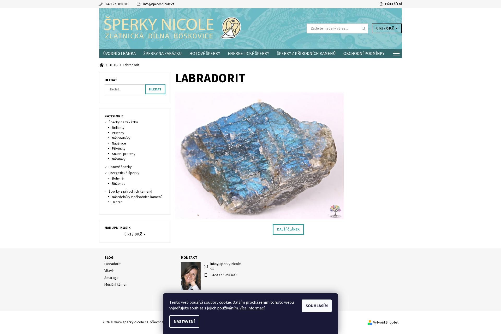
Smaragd (111, 277)
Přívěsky (119, 148)
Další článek (288, 229)
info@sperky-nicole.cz (158, 4)
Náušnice (119, 143)
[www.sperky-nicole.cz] (174, 28)
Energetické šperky (248, 53)
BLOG (109, 257)
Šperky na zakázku (163, 53)
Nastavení (184, 321)
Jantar (117, 202)
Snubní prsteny (123, 154)
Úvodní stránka (119, 53)
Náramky (119, 159)
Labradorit (112, 264)
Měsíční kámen (115, 284)
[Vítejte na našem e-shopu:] (102, 65)
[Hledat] (364, 28)
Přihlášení (393, 4)
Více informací (252, 308)
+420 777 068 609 (116, 4)
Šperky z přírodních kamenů (306, 53)
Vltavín (109, 270)
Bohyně (118, 178)
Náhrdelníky (121, 138)
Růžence (119, 183)
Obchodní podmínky (363, 53)
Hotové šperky (204, 53)
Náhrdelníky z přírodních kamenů (137, 197)
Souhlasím (317, 306)
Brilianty (118, 127)
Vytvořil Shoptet (385, 322)
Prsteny (118, 133)
